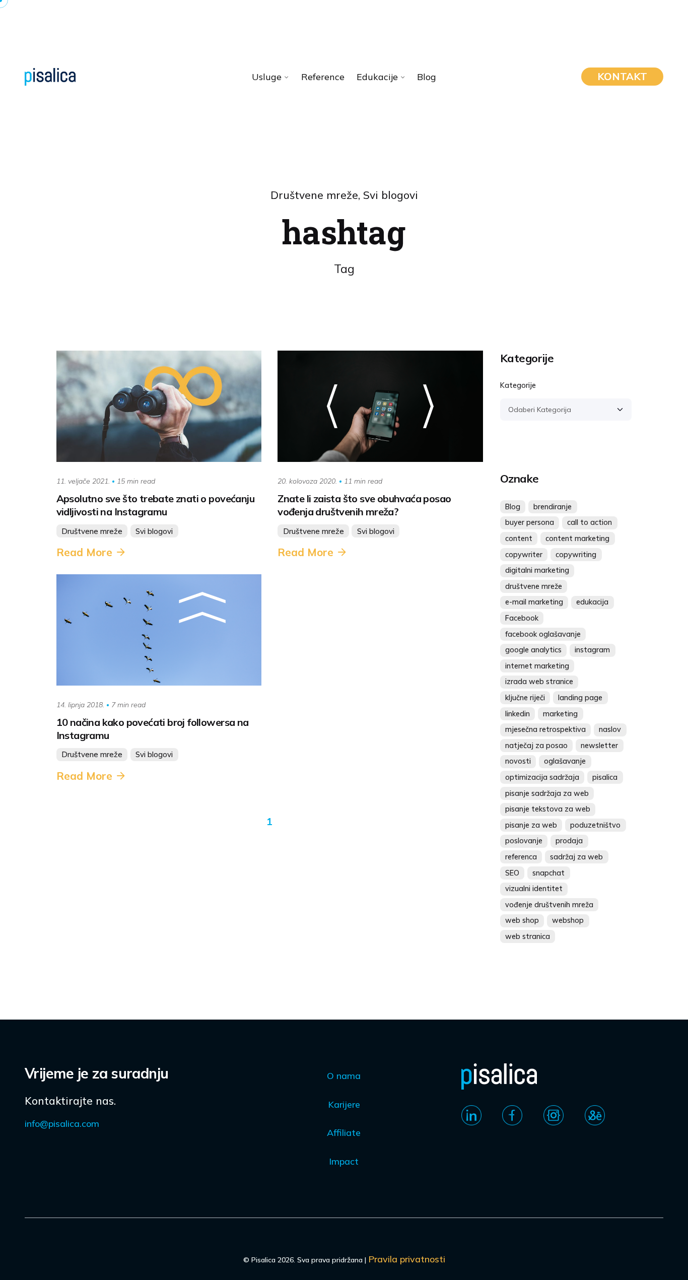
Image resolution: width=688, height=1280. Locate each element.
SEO (512, 873)
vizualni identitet (534, 888)
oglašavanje (565, 761)
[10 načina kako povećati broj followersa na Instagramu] (159, 630)
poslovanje (523, 840)
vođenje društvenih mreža (549, 904)
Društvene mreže (314, 194)
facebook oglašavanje (543, 634)
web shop (522, 920)
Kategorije (518, 385)
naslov (610, 729)
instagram (592, 649)
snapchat (548, 873)
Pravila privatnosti (406, 1259)
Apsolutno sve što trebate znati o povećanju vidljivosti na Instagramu (155, 505)
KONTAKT (622, 76)
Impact (344, 1161)
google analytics (533, 649)
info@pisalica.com (62, 1123)
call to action (589, 522)
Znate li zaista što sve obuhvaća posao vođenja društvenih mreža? (364, 505)
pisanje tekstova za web (547, 809)
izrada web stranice (539, 681)
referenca (521, 856)
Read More (84, 552)
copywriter (523, 554)
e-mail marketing (534, 602)
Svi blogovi (390, 194)
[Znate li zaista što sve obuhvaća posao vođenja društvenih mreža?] (380, 406)
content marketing (577, 538)
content (518, 538)
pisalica (604, 777)
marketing (560, 713)
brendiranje (552, 506)
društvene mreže (533, 586)
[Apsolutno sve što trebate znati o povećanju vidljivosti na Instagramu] (159, 406)
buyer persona (529, 522)
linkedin (517, 713)
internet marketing (537, 665)
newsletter (599, 745)
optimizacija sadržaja (542, 777)
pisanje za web (531, 825)
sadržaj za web (576, 856)
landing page (580, 697)
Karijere (344, 1104)
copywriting (576, 554)
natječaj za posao (536, 745)
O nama (344, 1076)
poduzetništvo (595, 825)
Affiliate (344, 1132)
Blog (512, 506)
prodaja (569, 840)
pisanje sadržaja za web (547, 793)
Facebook (521, 618)
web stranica (527, 936)
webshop (568, 920)
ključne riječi (525, 697)
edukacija (592, 602)
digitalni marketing (537, 570)
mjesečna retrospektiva (545, 729)
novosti (518, 761)
